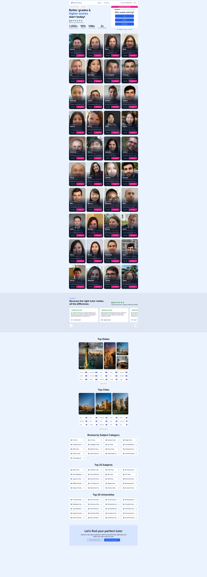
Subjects (99, 2)
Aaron (72, 49)
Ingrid (125, 126)
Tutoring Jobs (106, 2)
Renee (107, 229)
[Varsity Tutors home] (76, 3)
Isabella (108, 152)
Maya (90, 255)
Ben (71, 203)
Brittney (108, 203)
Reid (124, 49)
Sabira (72, 126)
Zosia (125, 280)
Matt (72, 229)
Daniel (107, 100)
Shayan (125, 178)
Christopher (109, 75)
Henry (90, 152)
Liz (71, 75)
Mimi (89, 49)
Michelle (91, 75)
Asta (107, 126)
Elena (90, 126)
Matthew (108, 255)
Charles (126, 75)
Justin (90, 100)
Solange (73, 100)
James (125, 100)
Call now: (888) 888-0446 (127, 2)
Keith (125, 229)
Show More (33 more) (103, 383)
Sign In (135, 2)
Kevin (72, 280)
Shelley (90, 229)
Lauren (107, 177)
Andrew (73, 152)
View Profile (73, 55)
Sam (124, 203)
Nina (107, 49)
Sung (72, 178)
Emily (90, 178)
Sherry (90, 203)
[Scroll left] (71, 325)
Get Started (80, 55)
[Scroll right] (136, 325)
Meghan (91, 280)
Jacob (107, 280)
